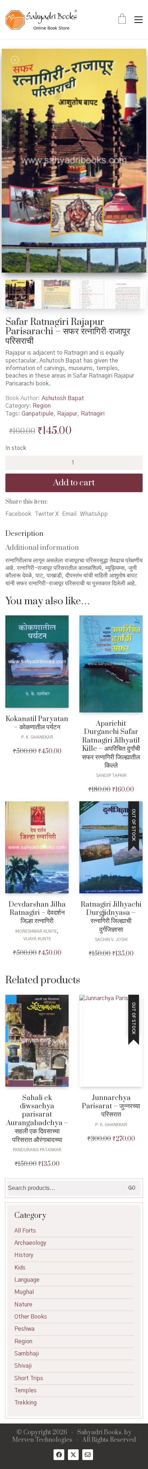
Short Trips (28, 1378)
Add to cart (74, 482)
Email (69, 514)
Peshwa (24, 1329)
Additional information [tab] (42, 547)
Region (42, 406)
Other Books (30, 1317)
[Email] (87, 1454)
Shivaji (23, 1366)
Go (131, 1188)
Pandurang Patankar (37, 1150)
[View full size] (15, 60)
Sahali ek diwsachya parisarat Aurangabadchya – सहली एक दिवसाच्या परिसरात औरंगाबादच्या (37, 1119)
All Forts (25, 1231)
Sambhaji (26, 1354)
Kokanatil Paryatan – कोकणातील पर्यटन (37, 723)
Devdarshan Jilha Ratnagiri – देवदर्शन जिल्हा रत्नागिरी (37, 913)
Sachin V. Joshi (111, 939)
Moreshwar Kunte (36, 931)
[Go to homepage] (41, 19)
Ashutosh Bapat (63, 398)
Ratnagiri (93, 414)
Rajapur (67, 414)
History (23, 1255)
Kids (20, 1268)
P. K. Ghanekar (37, 737)
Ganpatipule (38, 414)
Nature (23, 1304)
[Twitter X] (73, 1454)
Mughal (24, 1292)
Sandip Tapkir (111, 775)
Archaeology (30, 1243)
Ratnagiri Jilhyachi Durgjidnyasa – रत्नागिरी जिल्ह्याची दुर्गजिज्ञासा (111, 917)
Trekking (25, 1403)
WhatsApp (94, 514)
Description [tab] (24, 533)
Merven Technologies (42, 1440)
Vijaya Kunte (37, 939)
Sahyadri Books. (100, 1432)
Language (27, 1280)
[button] (138, 20)
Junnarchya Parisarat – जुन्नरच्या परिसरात (111, 1106)
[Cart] (122, 20)
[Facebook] (59, 1454)
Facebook (18, 514)
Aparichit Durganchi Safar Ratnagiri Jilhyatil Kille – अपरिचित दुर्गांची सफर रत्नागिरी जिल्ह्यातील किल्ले (111, 745)
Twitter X (47, 514)
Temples (25, 1390)
